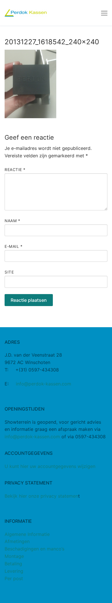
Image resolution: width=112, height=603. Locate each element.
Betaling (13, 563)
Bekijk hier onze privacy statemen (41, 496)
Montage (14, 556)
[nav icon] (104, 13)
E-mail (13, 246)
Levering (14, 571)
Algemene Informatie (27, 534)
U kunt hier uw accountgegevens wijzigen (50, 466)
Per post (14, 578)
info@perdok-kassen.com (43, 384)
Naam (12, 220)
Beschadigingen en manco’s (34, 549)
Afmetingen (17, 541)
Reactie (15, 169)
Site (9, 272)
